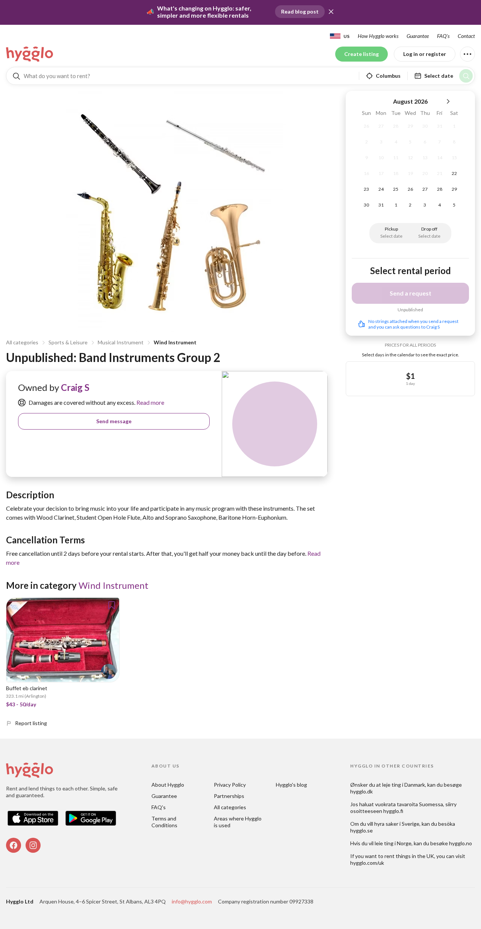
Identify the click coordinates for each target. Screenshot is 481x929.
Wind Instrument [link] (113, 585)
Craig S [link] (75, 387)
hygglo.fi (393, 811)
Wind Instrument (175, 342)
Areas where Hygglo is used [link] (238, 821)
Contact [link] (466, 36)
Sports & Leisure (68, 342)
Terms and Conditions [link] (164, 821)
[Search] (466, 76)
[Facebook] (13, 845)
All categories (22, 342)
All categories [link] (230, 807)
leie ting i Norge (393, 843)
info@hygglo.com (192, 901)
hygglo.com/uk (367, 863)
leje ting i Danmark (403, 784)
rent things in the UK (409, 856)
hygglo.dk (361, 791)
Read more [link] (149, 402)
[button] (331, 11)
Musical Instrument (121, 342)
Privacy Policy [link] (230, 784)
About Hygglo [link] (167, 784)
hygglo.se (361, 830)
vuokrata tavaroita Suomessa (409, 804)
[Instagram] (33, 845)
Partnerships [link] (229, 796)
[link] (30, 54)
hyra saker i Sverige (396, 823)
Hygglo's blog (291, 784)
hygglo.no (460, 843)
